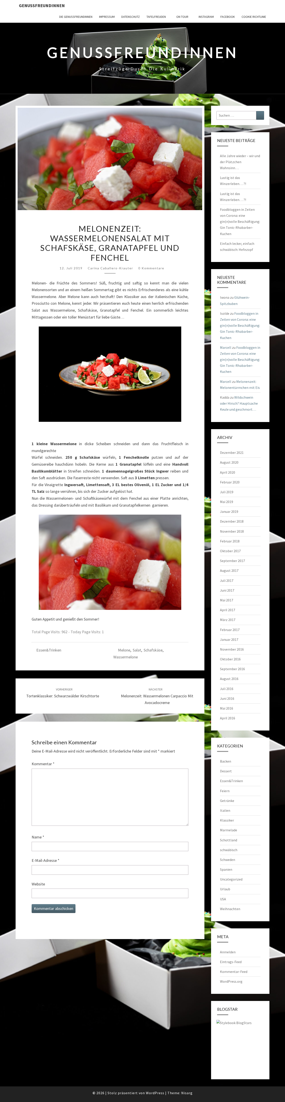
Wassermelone (125, 657)
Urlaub (225, 889)
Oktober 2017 (230, 551)
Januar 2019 (229, 511)
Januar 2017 (229, 639)
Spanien (226, 869)
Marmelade (228, 830)
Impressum (107, 17)
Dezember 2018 (232, 521)
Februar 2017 (230, 629)
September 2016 (232, 669)
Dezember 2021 (232, 452)
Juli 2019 (226, 492)
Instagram (206, 17)
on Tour (182, 17)
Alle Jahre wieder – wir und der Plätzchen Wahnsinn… (240, 162)
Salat (137, 650)
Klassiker (227, 820)
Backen (225, 761)
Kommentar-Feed (233, 971)
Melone (124, 650)
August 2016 (229, 678)
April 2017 (227, 610)
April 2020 (227, 472)
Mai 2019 (226, 501)
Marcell (225, 347)
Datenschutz (130, 17)
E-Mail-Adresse (45, 860)
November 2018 (232, 531)
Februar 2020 (230, 482)
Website (38, 884)
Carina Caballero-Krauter (110, 268)
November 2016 (232, 649)
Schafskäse (153, 650)
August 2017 (229, 570)
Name (38, 837)
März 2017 (227, 619)
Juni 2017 (227, 590)
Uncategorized (231, 879)
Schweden (227, 859)
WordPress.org (231, 981)
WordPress (155, 1093)
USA (223, 899)
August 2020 (229, 462)
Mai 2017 (226, 600)
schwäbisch (228, 850)
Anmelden (228, 952)
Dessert (226, 771)
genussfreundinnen (42, 5)
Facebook (227, 17)
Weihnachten (230, 909)
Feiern (225, 791)
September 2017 (232, 560)
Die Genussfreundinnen (75, 17)
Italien (225, 810)
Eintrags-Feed (231, 962)
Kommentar (43, 763)
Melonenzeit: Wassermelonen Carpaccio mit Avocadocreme (157, 696)
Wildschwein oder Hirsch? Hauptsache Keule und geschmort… (239, 403)
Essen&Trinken (48, 650)
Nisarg (187, 1093)
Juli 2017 (226, 580)
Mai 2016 (226, 708)
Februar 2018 (230, 541)
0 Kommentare (151, 268)
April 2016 (227, 718)
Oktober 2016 (230, 659)
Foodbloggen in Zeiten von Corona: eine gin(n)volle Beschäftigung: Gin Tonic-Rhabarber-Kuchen (240, 221)
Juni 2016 (227, 698)
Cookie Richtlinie (254, 17)
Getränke (227, 800)
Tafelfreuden (156, 17)
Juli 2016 (226, 688)
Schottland (228, 840)
